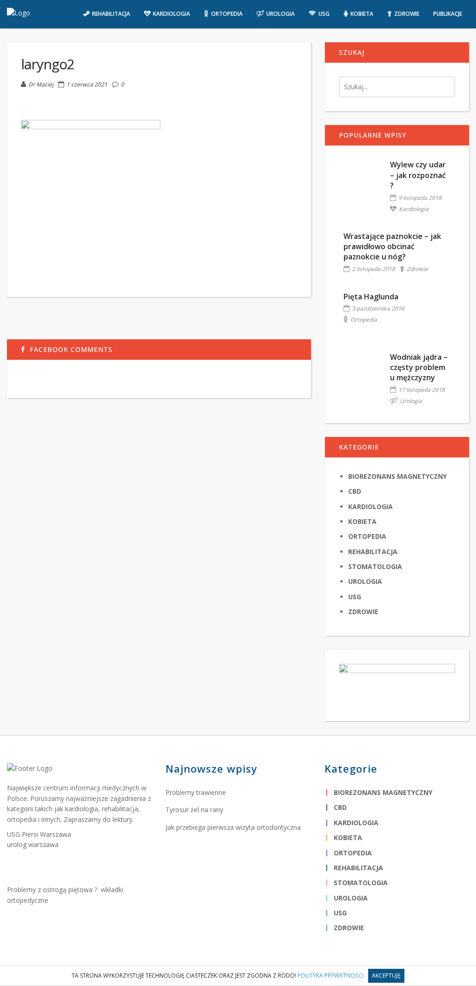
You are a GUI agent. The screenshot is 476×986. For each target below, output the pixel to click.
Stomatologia (375, 566)
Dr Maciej (40, 84)
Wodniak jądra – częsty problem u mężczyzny (419, 367)
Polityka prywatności (331, 975)
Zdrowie (417, 268)
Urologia (411, 400)
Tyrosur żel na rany (194, 809)
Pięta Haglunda (371, 296)
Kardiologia (414, 208)
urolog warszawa (33, 844)
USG (354, 596)
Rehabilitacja (372, 551)
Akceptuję (386, 975)
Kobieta (362, 521)
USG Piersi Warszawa (39, 834)
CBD (354, 491)
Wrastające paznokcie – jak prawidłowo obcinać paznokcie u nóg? (392, 246)
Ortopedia (363, 319)
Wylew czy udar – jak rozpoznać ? (418, 175)
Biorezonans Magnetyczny (397, 476)
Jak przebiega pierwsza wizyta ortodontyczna (233, 827)
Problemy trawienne (195, 792)
